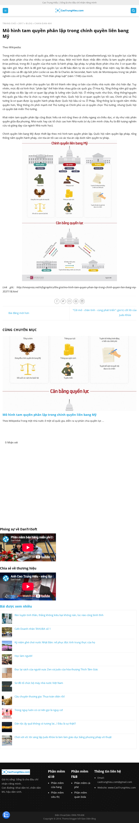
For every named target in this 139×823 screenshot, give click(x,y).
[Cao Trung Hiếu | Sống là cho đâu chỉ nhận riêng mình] (69, 10)
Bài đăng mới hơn (18, 313)
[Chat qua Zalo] (6, 814)
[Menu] (5, 10)
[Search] (133, 10)
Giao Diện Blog (88, 818)
